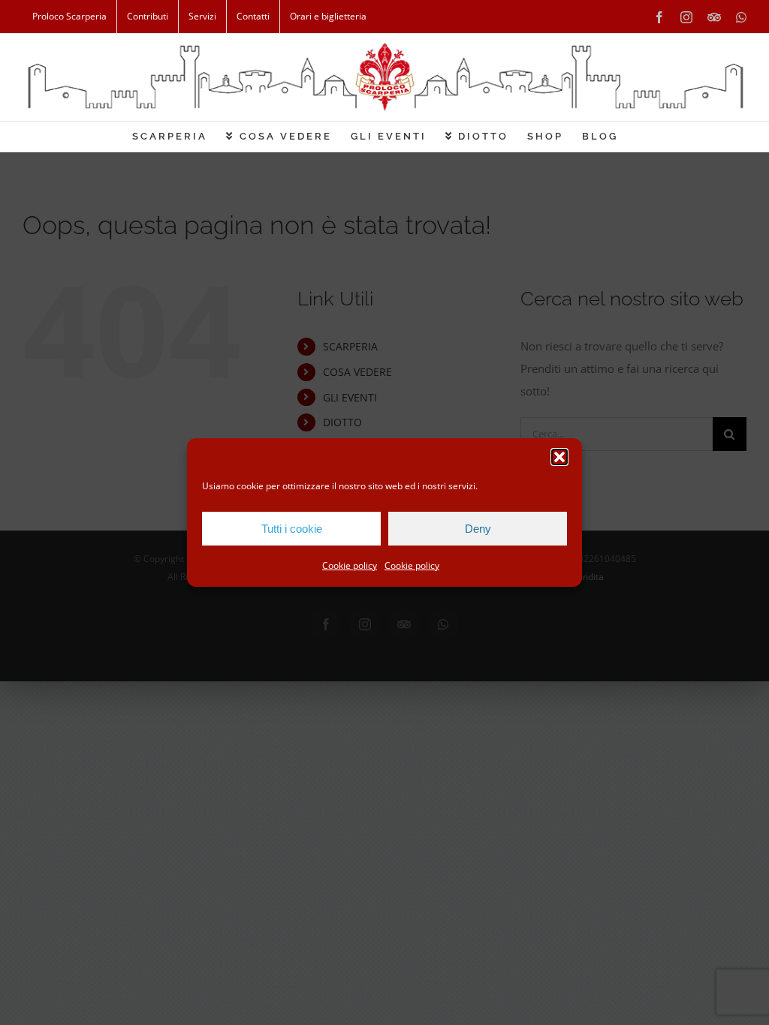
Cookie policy (349, 565)
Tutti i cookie (291, 528)
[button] (559, 456)
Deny (478, 528)
